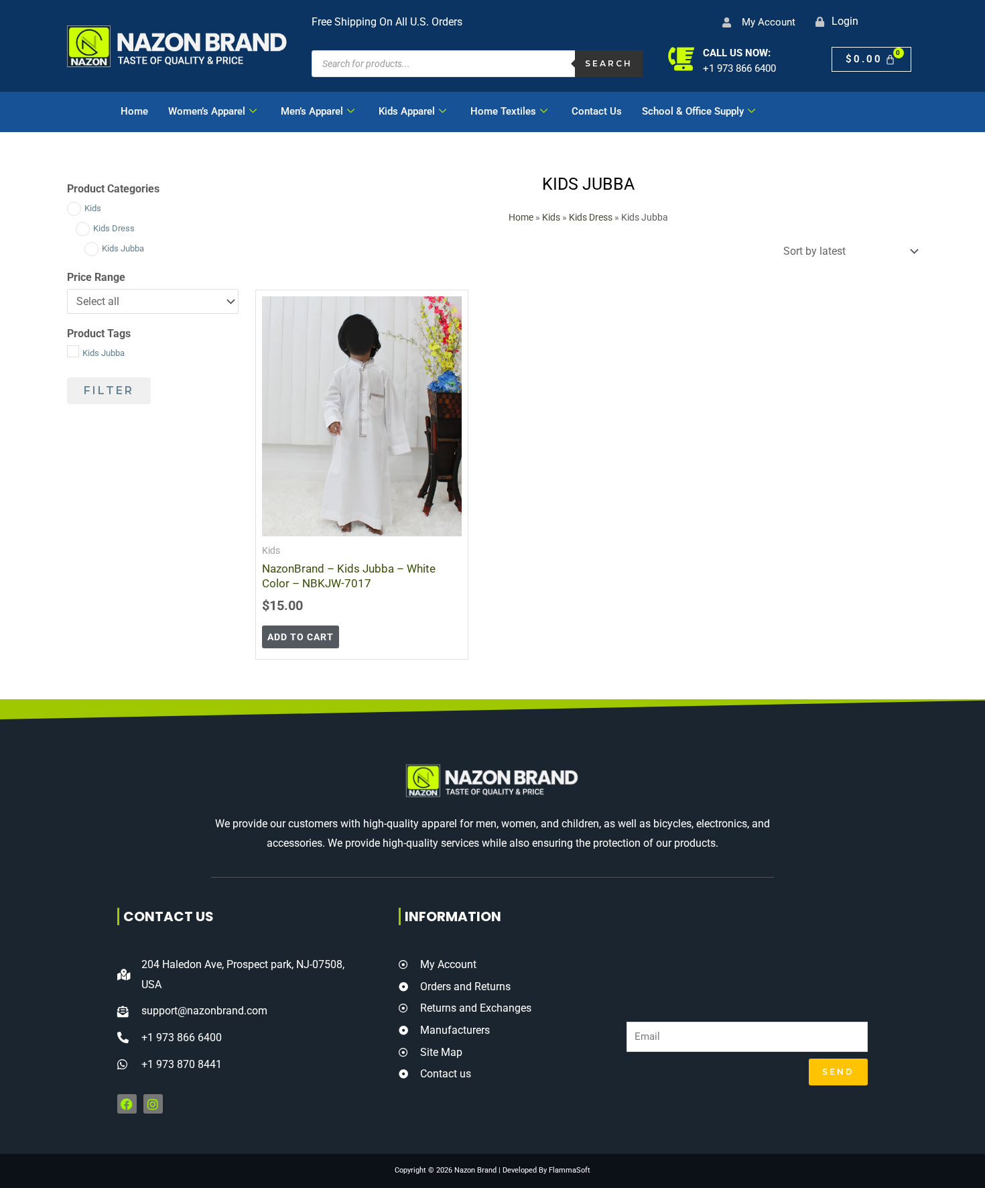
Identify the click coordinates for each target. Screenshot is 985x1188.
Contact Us (597, 111)
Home (134, 111)
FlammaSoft (569, 1170)
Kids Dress (590, 217)
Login (845, 21)
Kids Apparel (407, 111)
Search (609, 63)
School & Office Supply (693, 111)
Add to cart (300, 637)
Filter (109, 390)
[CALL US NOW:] (681, 58)
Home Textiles (503, 111)
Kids (551, 217)
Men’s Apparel (312, 111)
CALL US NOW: (737, 53)
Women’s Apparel (206, 111)
